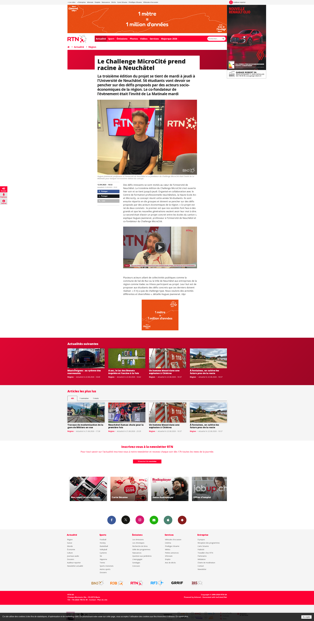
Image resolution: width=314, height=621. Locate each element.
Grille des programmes (141, 550)
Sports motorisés (106, 566)
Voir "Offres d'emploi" (167, 489)
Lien (103, 201)
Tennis (102, 563)
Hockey (103, 543)
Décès (113, 2)
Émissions (122, 38)
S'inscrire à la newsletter (147, 461)
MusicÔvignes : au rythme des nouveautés (84, 372)
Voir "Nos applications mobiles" (208, 489)
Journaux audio (73, 556)
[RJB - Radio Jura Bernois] (117, 583)
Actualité (101, 38)
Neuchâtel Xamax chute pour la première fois (126, 426)
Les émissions (138, 540)
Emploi (167, 559)
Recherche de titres (140, 546)
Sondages (136, 563)
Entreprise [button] (82, 2)
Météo (167, 550)
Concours (136, 566)
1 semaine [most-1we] (84, 398)
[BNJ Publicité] (96, 583)
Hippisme (103, 559)
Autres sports (105, 569)
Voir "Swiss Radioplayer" (126, 489)
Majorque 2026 (169, 38)
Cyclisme (103, 553)
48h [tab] (72, 398)
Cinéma (168, 543)
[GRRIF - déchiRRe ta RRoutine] (177, 583)
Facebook (111, 520)
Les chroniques (138, 543)
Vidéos (143, 38)
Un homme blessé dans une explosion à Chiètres (164, 372)
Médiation (202, 559)
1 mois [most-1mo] (96, 398)
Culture (70, 553)
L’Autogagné (137, 559)
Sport (111, 38)
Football (103, 540)
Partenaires (202, 556)
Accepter (306, 617)
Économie (71, 550)
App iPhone (168, 520)
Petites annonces (172, 553)
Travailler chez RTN (205, 553)
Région (92, 46)
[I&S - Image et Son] (197, 583)
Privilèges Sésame (135, 2)
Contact (201, 566)
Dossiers (70, 559)
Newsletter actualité (75, 566)
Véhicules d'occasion (150, 2)
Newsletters (154, 520)
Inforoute (90, 2)
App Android (182, 520)
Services (154, 38)
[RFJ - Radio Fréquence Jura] (157, 583)
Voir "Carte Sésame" (86, 489)
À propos (201, 540)
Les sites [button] (72, 2)
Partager (104, 191)
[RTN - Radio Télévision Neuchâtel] (137, 583)
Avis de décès (170, 563)
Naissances (106, 2)
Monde (70, 546)
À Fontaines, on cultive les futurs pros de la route (204, 372)
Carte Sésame (122, 2)
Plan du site (102, 600)
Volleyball (103, 550)
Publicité (201, 550)
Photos (134, 38)
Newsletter (202, 569)
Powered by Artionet (192, 597)
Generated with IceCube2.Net (215, 597)
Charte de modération (206, 563)
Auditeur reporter (74, 563)
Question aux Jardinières (142, 556)
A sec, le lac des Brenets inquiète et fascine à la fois (123, 372)
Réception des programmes (209, 543)
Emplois (97, 2)
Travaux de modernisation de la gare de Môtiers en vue (85, 426)
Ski (101, 556)
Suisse (69, 543)
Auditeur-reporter (239, 2)
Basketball (104, 546)
